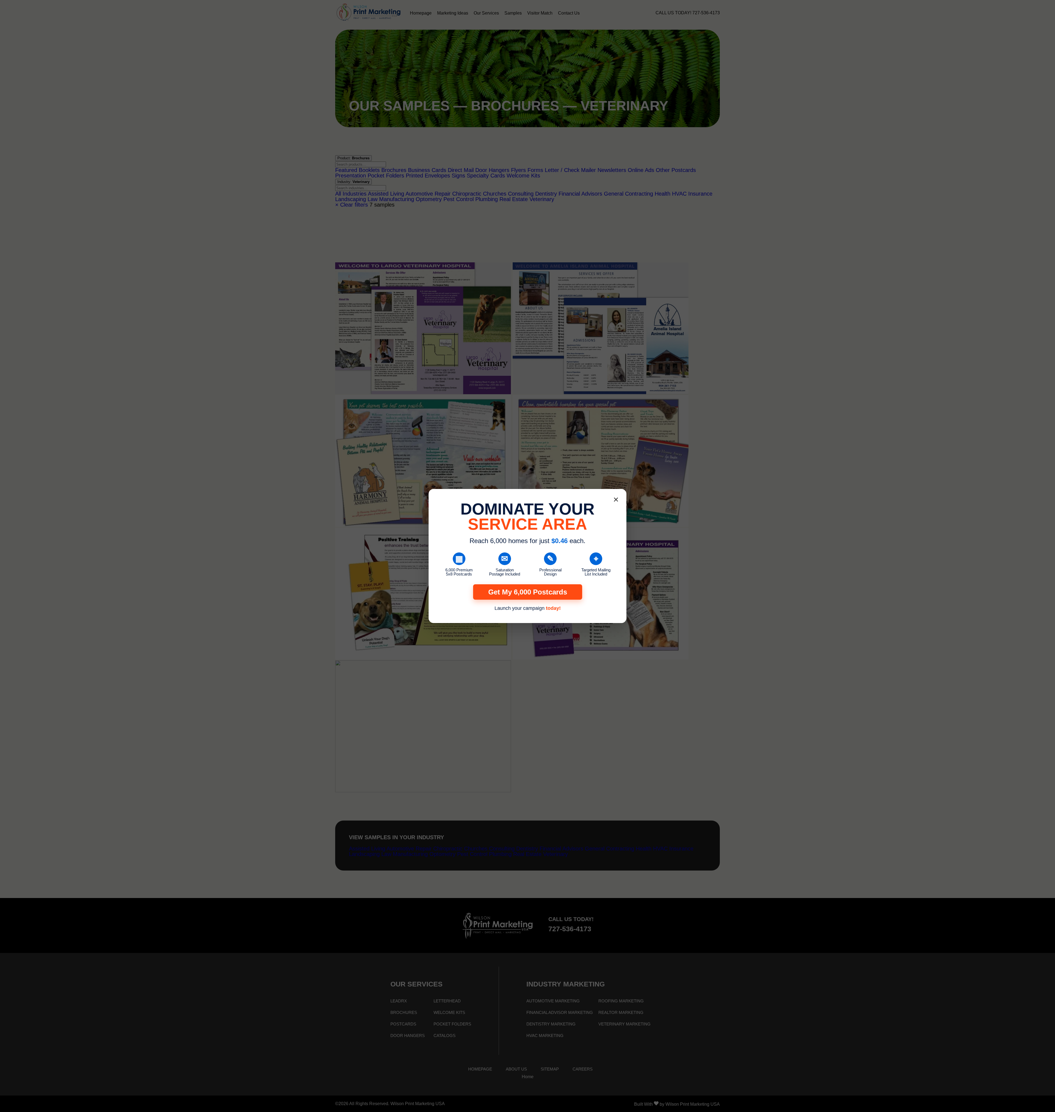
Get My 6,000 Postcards (527, 592)
